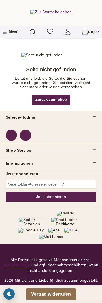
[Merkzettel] (50, 32)
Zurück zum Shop (51, 100)
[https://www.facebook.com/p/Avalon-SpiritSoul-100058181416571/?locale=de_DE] (11, 135)
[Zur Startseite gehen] (51, 12)
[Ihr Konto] (68, 32)
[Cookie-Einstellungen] (9, 294)
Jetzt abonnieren (51, 197)
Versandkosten (17, 265)
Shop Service (18, 150)
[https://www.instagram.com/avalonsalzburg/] (25, 135)
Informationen (19, 164)
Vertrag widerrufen (51, 294)
